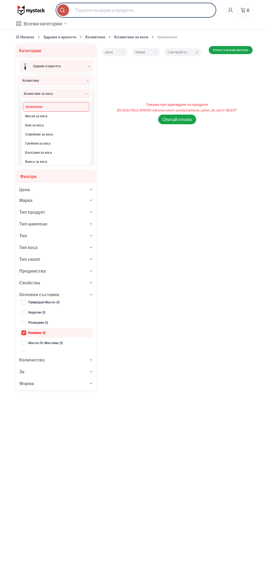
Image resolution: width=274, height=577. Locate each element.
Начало (27, 37)
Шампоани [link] (167, 37)
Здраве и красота (59, 37)
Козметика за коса (131, 37)
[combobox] (136, 10)
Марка (140, 52)
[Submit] (63, 10)
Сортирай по (177, 52)
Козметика (95, 37)
